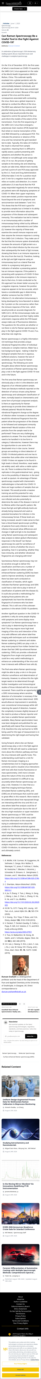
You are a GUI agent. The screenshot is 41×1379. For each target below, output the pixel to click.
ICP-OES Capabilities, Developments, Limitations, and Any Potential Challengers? (13, 1011)
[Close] (38, 1339)
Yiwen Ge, (8, 1276)
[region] (20, 1357)
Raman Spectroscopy (9, 1053)
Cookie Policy (34, 1360)
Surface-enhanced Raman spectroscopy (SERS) (18, 1057)
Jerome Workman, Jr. (12, 1192)
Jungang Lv (16, 1276)
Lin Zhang (20, 1107)
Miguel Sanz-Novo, (11, 1148)
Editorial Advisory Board (20, 1306)
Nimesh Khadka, (10, 1107)
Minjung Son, (22, 1148)
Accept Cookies (20, 1375)
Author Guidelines (20, 1302)
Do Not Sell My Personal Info (20, 1311)
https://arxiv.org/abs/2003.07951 (18, 932)
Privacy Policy (20, 1316)
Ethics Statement (20, 1309)
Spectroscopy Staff (20, 1233)
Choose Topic (18, 9)
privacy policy (7, 1042)
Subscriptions (20, 1318)
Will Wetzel (32, 1148)
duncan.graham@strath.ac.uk (14, 991)
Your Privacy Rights (20, 1323)
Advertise (20, 1299)
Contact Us (20, 1304)
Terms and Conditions (20, 1321)
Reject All (20, 1369)
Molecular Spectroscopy (27, 1053)
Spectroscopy (6, 26)
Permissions (20, 1314)
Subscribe (30, 1036)
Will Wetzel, (9, 1233)
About (20, 1297)
